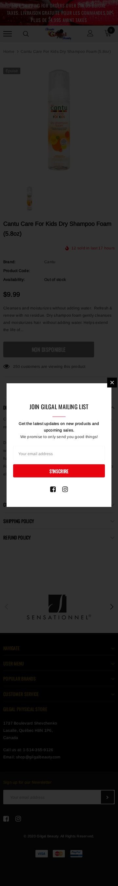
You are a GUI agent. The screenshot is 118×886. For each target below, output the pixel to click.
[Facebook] (53, 489)
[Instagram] (65, 489)
